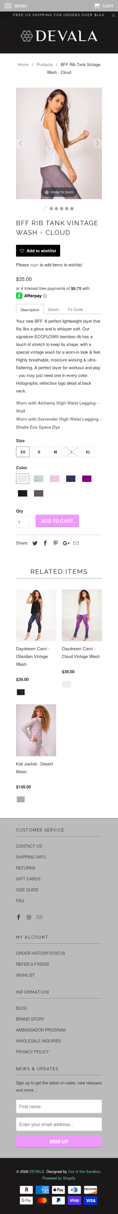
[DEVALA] (59, 36)
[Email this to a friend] (75, 543)
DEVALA (37, 1171)
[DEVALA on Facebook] (19, 917)
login (34, 264)
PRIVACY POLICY (32, 1052)
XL (88, 452)
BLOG (21, 1008)
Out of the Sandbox (84, 1171)
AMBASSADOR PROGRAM (41, 1030)
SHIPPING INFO (31, 857)
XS (22, 452)
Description (30, 309)
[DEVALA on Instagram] (29, 917)
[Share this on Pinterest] (54, 543)
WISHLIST (25, 975)
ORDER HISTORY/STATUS (40, 953)
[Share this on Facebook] (44, 543)
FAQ (20, 900)
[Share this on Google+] (64, 543)
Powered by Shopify (59, 1178)
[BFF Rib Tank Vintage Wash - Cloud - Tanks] (46, 208)
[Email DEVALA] (40, 917)
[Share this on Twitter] (34, 543)
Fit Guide (75, 309)
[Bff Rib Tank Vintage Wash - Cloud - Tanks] (51, 208)
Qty (19, 511)
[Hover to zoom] (59, 143)
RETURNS (25, 868)
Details (53, 309)
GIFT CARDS (28, 879)
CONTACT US (29, 846)
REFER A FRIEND (32, 964)
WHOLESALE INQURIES (38, 1041)
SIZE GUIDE (27, 889)
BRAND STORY (30, 1019)
